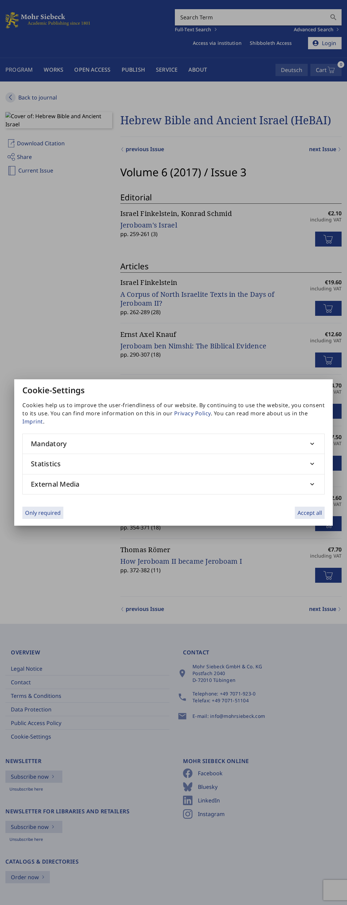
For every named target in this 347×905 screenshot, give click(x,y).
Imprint (32, 421)
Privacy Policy (192, 413)
